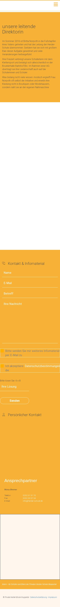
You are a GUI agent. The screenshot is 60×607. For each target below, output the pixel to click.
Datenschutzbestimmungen (42, 366)
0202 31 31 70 (29, 495)
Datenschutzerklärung (38, 597)
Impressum (52, 597)
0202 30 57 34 (29, 498)
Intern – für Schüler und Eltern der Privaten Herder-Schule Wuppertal (29, 584)
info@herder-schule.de (33, 501)
